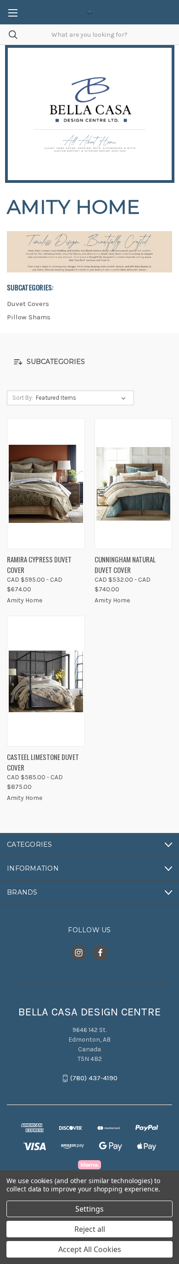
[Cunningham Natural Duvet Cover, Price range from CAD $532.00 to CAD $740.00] (133, 483)
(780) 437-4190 (93, 1078)
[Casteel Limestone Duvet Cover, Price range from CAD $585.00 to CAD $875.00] (46, 681)
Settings (89, 1209)
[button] (89, 361)
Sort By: (22, 397)
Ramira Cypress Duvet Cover (39, 564)
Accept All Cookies (89, 1249)
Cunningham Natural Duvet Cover (125, 564)
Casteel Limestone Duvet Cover (43, 762)
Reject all (89, 1229)
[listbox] (82, 398)
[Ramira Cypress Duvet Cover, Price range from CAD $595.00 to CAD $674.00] (46, 483)
